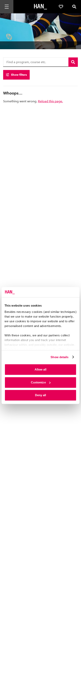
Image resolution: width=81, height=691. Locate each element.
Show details (59, 357)
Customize (38, 382)
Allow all (41, 369)
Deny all (40, 395)
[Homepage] (40, 6)
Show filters (19, 74)
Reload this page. (50, 101)
